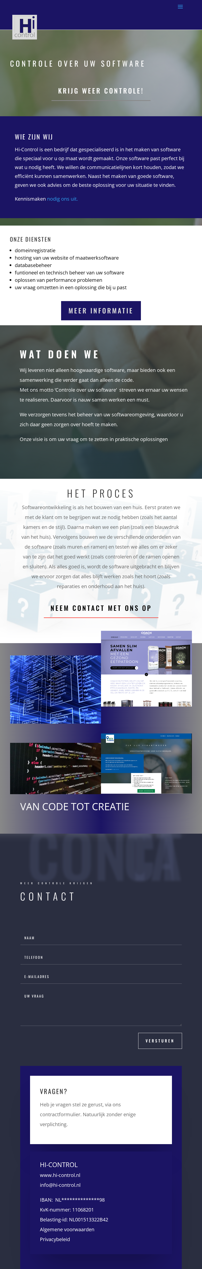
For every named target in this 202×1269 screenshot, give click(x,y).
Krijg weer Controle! (101, 91)
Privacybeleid (55, 1239)
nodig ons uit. (62, 198)
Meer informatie (101, 310)
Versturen (160, 1041)
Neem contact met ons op (101, 608)
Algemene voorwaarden (67, 1229)
